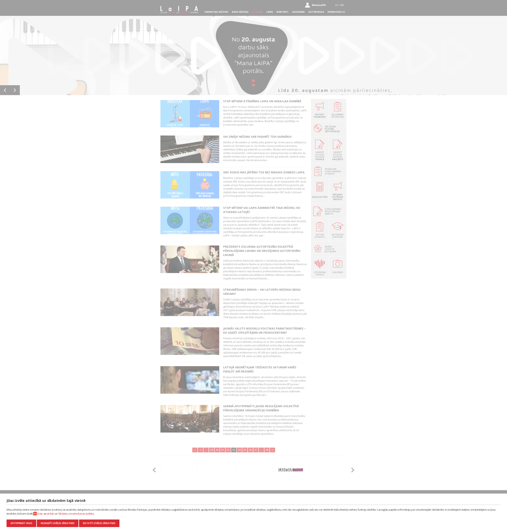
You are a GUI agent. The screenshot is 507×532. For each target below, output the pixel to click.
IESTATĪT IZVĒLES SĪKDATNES (99, 523)
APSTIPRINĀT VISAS (21, 523)
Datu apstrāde (45, 513)
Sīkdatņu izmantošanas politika (76, 513)
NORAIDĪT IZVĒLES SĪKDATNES (57, 523)
